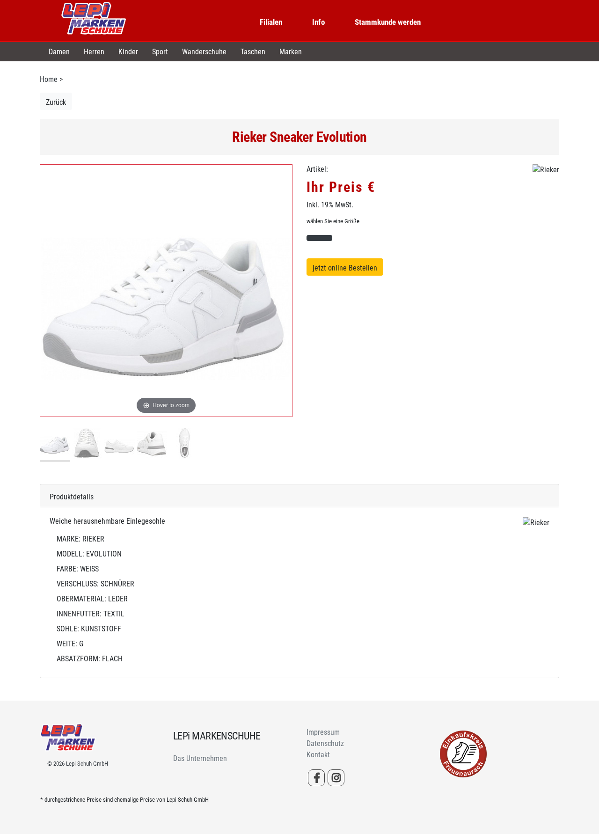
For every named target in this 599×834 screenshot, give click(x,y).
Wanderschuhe (204, 51)
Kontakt (318, 754)
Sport (160, 51)
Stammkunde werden (388, 22)
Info (318, 22)
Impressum (323, 732)
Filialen (271, 22)
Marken (290, 51)
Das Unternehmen (200, 758)
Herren (94, 51)
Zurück (56, 102)
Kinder (128, 51)
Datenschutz (325, 743)
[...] (55, 444)
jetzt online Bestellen (345, 267)
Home (49, 79)
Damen (59, 51)
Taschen (253, 51)
